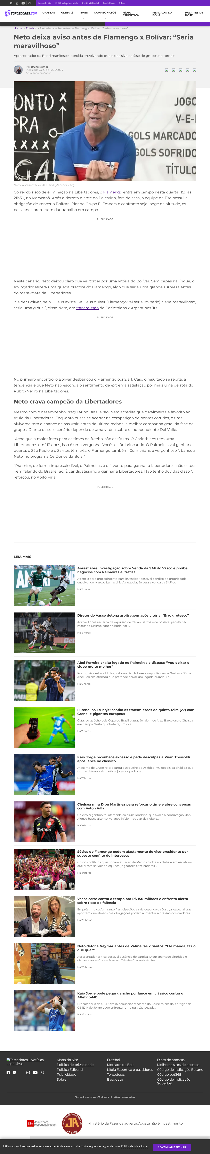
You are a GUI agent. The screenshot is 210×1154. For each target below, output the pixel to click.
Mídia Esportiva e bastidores (130, 1070)
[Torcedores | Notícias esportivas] (21, 13)
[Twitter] (11, 3)
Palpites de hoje (194, 14)
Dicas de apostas (171, 1060)
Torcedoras (116, 1074)
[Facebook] (6, 3)
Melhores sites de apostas (178, 1065)
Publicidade (109, 3)
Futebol (31, 28)
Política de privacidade (66, 3)
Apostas (48, 12)
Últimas (67, 12)
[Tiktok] (21, 1074)
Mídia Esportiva (130, 14)
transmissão (87, 308)
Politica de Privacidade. (134, 1146)
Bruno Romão (40, 66)
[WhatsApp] (42, 1073)
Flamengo (112, 192)
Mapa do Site (44, 3)
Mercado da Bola (162, 14)
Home (18, 28)
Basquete (115, 1079)
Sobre (122, 3)
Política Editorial (90, 3)
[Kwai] (29, 3)
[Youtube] (23, 3)
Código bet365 (169, 1074)
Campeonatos (105, 12)
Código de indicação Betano (180, 1070)
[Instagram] (17, 3)
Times (83, 12)
